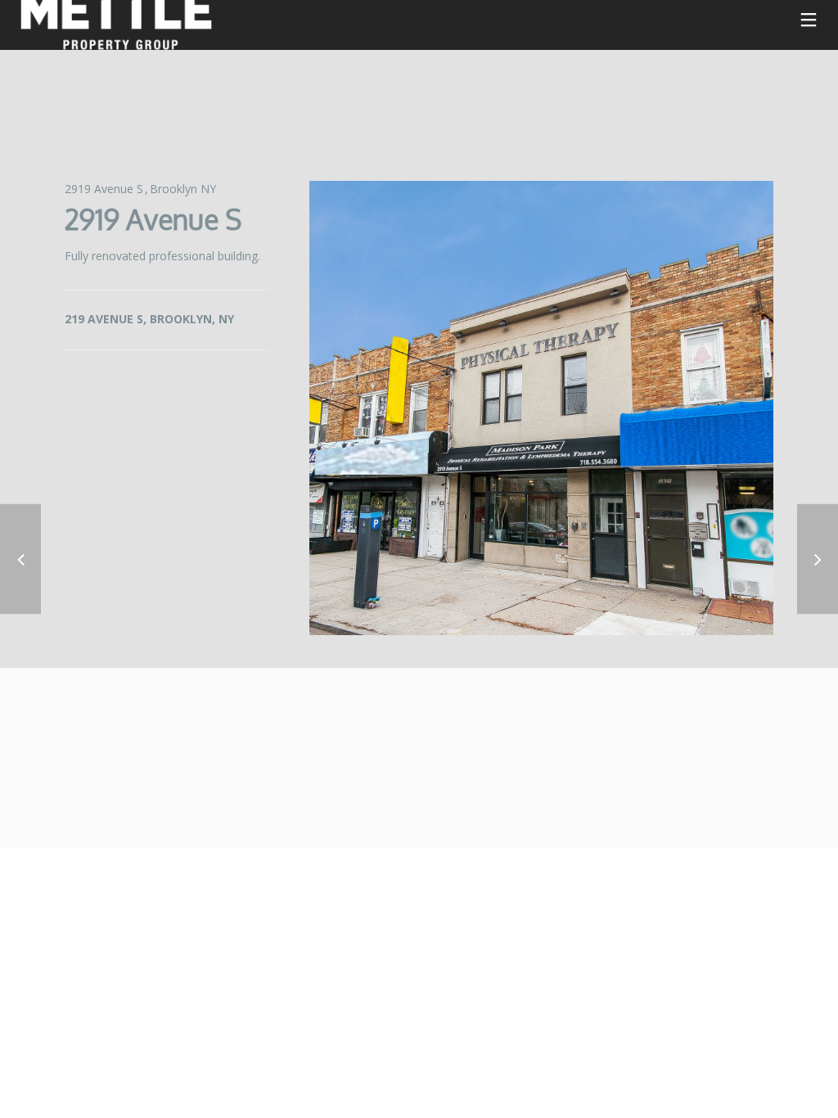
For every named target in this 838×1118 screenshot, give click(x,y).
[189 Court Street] (817, 559)
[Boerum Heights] (20, 559)
